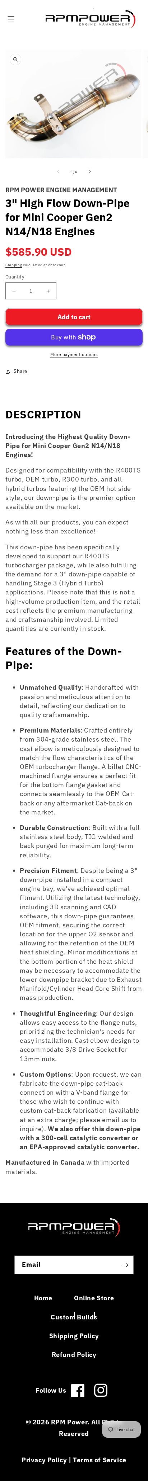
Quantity (14, 277)
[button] (11, 19)
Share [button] (21, 371)
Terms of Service (99, 1460)
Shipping (13, 265)
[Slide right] (90, 172)
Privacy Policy (44, 1460)
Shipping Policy (74, 1336)
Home (43, 1298)
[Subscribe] (125, 1265)
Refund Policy (74, 1354)
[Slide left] (58, 172)
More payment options (74, 354)
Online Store (94, 1298)
